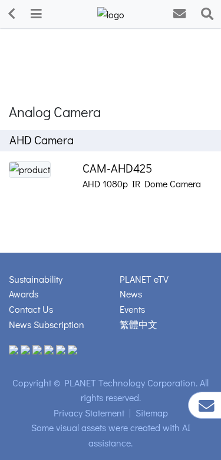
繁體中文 (138, 324)
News (131, 293)
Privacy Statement (89, 412)
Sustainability (35, 279)
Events (132, 309)
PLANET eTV (144, 279)
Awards (23, 293)
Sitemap (152, 412)
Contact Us (31, 309)
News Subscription (46, 324)
